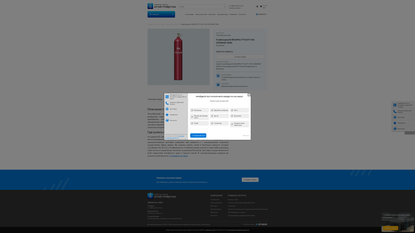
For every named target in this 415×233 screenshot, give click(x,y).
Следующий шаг (198, 135)
